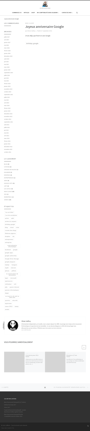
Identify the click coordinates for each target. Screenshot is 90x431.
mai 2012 (6, 133)
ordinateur (8, 284)
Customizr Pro (10, 428)
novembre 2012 (8, 116)
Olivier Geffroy (31, 31)
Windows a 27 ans (71, 355)
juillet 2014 (7, 75)
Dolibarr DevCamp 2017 (10, 405)
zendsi (6, 200)
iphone (7, 271)
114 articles (26, 330)
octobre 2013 (7, 92)
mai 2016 (6, 45)
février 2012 (7, 141)
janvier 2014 (7, 86)
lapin (6, 278)
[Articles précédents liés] (80, 347)
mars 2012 (6, 138)
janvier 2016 (7, 53)
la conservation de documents (12, 274)
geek (5, 180)
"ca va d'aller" (9, 212)
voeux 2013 (8, 306)
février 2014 (7, 83)
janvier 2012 (7, 144)
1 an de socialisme (11, 215)
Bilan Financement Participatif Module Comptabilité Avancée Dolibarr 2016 (13, 415)
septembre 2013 (8, 94)
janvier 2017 (7, 42)
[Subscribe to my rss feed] (88, 426)
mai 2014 (6, 81)
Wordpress (8, 197)
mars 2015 (6, 67)
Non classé (8, 191)
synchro (7, 300)
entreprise (8, 242)
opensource (8, 281)
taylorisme (8, 303)
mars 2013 (6, 105)
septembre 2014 (8, 72)
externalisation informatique (12, 246)
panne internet (14, 287)
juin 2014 (6, 78)
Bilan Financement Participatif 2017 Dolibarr (15, 402)
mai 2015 (6, 64)
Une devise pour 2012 (32, 355)
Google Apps (8, 183)
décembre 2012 (8, 113)
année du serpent (10, 221)
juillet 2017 (7, 37)
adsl (12, 218)
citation (6, 167)
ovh (15, 284)
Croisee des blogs (10, 169)
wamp (16, 306)
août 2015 (6, 59)
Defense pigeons (10, 233)
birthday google (10, 224)
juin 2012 (6, 130)
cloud (12, 227)
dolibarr (7, 172)
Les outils (7, 189)
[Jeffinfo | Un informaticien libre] (45, 4)
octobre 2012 (7, 119)
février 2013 (7, 108)
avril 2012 (6, 135)
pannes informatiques (12, 290)
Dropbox (7, 175)
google (15, 249)
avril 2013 (6, 103)
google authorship (11, 255)
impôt (7, 268)
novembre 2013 (8, 89)
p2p (6, 287)
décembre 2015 (8, 56)
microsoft (13, 278)
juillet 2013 (7, 97)
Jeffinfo (8, 425)
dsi (13, 236)
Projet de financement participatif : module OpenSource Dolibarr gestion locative (15, 411)
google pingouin (10, 261)
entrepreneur (8, 178)
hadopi (7, 264)
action (7, 218)
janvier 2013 (7, 111)
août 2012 (6, 124)
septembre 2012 (8, 122)
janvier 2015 (7, 70)
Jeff (5, 186)
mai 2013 (6, 100)
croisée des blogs (10, 230)
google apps (9, 252)
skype (7, 293)
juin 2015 (6, 61)
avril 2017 (6, 39)
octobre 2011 (7, 152)
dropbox (7, 236)
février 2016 (7, 50)
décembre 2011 (8, 146)
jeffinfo (14, 271)
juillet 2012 (7, 127)
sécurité (14, 300)
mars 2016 (6, 48)
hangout (14, 264)
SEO (5, 194)
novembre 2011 (8, 149)
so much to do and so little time (12, 296)
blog (5, 164)
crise (17, 227)
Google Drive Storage (12, 258)
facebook (8, 249)
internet (13, 268)
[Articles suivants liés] (84, 347)
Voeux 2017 (7, 407)
